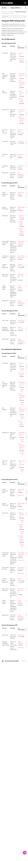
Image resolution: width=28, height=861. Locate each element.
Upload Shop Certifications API (22, 75)
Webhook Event (21, 303)
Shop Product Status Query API (21, 276)
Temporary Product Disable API (21, 266)
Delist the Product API (21, 515)
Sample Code (20, 495)
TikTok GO (5, 11)
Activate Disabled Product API (20, 287)
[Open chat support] (24, 852)
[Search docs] (25, 8)
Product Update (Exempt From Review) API (21, 243)
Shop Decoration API (21, 93)
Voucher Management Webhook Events (21, 341)
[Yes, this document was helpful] (23, 661)
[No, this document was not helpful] (25, 661)
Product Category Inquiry (21, 223)
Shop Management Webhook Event (21, 174)
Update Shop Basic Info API (22, 111)
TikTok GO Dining (11, 11)
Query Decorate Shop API (21, 100)
